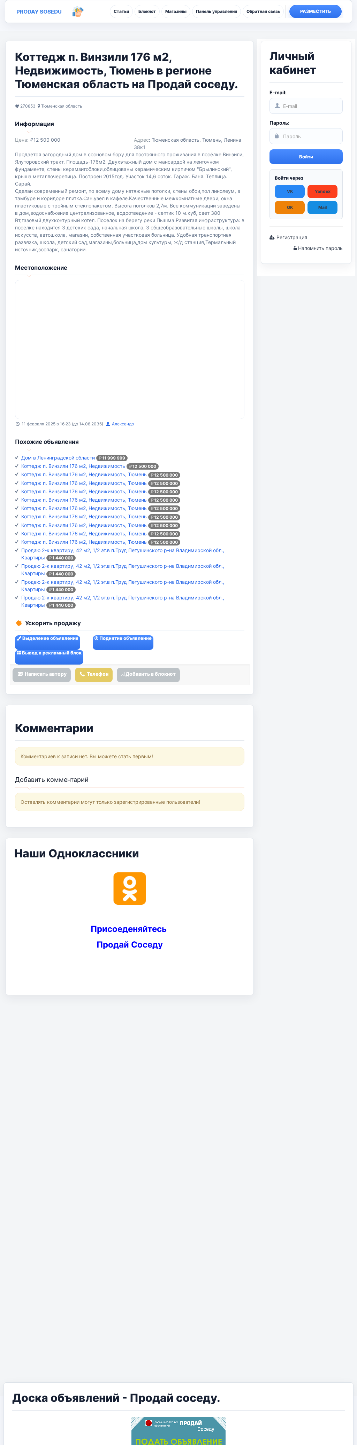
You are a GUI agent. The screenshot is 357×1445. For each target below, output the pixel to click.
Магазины (176, 11)
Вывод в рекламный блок (51, 652)
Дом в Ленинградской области (58, 458)
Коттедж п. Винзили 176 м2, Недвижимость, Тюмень (84, 474)
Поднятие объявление (125, 638)
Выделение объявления (49, 638)
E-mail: (278, 92)
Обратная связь (263, 11)
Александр (123, 423)
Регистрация (291, 237)
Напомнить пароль (320, 248)
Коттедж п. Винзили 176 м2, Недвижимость (73, 466)
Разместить (315, 11)
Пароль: (279, 123)
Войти (306, 156)
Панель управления (216, 11)
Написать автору (45, 674)
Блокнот (147, 11)
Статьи (121, 11)
